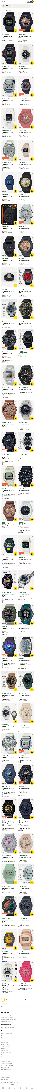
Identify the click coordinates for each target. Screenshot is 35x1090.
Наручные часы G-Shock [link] (8, 37)
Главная (3, 1088)
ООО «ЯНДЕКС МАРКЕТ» (11, 1082)
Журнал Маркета (5, 1079)
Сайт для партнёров (6, 1021)
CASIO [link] (3, 36)
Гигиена (3, 1040)
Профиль (32, 1088)
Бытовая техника (5, 1038)
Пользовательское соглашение (8, 1073)
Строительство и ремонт (7, 1065)
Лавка (15, 1088)
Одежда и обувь (5, 1044)
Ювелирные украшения (7, 1069)
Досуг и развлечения (6, 1033)
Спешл (9, 1088)
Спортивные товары (6, 1061)
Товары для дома (5, 1046)
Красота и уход (5, 1050)
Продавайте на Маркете (7, 1017)
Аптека (3, 1048)
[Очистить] (29, 6)
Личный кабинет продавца (8, 1015)
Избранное (20, 1088)
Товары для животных (6, 1063)
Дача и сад (4, 1054)
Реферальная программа (7, 1027)
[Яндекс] (12, 1084)
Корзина (26, 1088)
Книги (2, 1057)
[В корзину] (15, 31)
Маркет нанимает (5, 1077)
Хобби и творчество (6, 1052)
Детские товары (5, 1067)
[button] (33, 6)
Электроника (4, 1042)
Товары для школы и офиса (8, 1059)
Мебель (3, 1035)
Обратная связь (5, 1075)
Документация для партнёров (8, 1019)
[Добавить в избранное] (15, 13)
